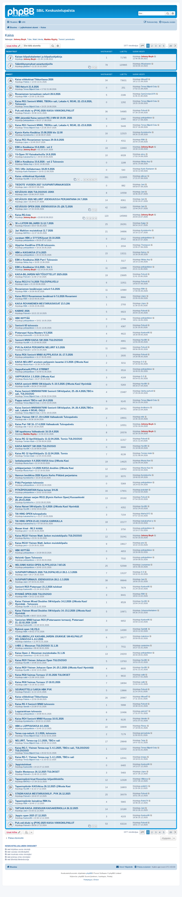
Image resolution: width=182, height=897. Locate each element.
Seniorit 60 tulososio (26, 325)
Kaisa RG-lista (23, 215)
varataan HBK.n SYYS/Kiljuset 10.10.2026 (37, 238)
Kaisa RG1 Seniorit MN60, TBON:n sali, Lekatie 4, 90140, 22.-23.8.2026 (53, 125)
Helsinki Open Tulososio (28, 557)
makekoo (27, 641)
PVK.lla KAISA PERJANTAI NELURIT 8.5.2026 (40, 347)
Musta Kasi (28, 364)
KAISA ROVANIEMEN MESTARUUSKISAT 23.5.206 (42, 303)
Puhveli (26, 113)
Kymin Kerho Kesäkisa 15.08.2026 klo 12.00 (39, 132)
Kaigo (143, 223)
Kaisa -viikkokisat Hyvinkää (30, 176)
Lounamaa (145, 565)
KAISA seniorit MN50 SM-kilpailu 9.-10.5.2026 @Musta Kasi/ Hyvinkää (53, 384)
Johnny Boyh (20, 39)
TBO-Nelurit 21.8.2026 (27, 86)
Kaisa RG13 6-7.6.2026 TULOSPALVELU (36, 281)
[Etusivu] (21, 11)
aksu (143, 154)
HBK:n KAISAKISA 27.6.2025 (30, 252)
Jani (25, 187)
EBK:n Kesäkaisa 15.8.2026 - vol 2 (33, 147)
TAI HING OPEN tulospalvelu (31, 513)
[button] (142, 46)
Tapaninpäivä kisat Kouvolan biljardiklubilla (39, 779)
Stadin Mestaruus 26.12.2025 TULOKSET (37, 771)
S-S (142, 362)
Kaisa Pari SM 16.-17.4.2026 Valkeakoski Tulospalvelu (44, 424)
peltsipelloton (28, 120)
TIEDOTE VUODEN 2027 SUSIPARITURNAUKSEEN (42, 184)
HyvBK (26, 179)
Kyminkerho (28, 135)
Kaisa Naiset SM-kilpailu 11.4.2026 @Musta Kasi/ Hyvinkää (47, 506)
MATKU (26, 233)
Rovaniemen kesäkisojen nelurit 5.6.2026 (37, 289)
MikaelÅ (144, 79)
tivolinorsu (145, 407)
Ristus (143, 726)
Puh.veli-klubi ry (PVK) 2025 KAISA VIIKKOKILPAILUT (44, 823)
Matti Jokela (38, 39)
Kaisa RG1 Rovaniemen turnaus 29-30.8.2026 (39, 139)
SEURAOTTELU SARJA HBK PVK (33, 689)
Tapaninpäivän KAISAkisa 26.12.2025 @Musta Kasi (43, 786)
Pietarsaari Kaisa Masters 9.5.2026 (33, 332)
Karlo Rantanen (30, 171)
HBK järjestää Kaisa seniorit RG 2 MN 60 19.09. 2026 (43, 118)
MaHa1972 (145, 513)
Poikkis (26, 82)
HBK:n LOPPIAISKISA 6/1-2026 (32, 726)
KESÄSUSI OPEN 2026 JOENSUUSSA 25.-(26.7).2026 (44, 206)
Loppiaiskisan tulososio (28, 711)
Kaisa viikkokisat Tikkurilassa (31, 696)
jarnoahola (145, 733)
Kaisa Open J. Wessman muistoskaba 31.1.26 (40, 653)
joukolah (144, 490)
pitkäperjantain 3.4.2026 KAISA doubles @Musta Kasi (44, 468)
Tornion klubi (28, 441)
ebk (24, 419)
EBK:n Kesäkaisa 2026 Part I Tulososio (36, 259)
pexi (25, 531)
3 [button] (155, 45)
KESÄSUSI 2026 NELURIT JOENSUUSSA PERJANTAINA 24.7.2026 (51, 199)
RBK (25, 96)
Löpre (25, 142)
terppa (143, 757)
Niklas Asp (27, 164)
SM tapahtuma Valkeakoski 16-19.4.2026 (37, 431)
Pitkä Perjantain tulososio (29, 482)
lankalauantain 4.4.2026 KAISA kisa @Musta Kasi (42, 460)
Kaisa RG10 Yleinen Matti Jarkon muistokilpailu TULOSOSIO (48, 535)
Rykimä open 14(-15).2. (27, 629)
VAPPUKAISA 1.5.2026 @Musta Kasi (35, 376)
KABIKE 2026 (22, 311)
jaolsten (26, 66)
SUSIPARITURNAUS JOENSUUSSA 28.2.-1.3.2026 (42, 579)
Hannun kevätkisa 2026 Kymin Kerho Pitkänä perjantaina (46, 475)
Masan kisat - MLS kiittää (28, 528)
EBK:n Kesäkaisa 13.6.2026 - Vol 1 (33, 267)
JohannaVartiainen (149, 610)
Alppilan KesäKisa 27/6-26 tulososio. (35, 245)
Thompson (145, 245)
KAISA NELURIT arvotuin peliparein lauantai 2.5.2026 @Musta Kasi (52, 362)
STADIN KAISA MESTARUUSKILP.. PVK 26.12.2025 (42, 793)
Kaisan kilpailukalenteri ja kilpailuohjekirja (38, 56)
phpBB (89, 873)
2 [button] (151, 45)
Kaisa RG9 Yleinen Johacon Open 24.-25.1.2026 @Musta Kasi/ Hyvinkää (54, 667)
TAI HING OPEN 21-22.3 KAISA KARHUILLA (38, 521)
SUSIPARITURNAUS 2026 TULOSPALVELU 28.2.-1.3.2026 (46, 572)
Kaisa (9, 35)
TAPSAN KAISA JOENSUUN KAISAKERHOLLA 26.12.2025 (46, 808)
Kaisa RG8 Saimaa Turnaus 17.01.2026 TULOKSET (42, 675)
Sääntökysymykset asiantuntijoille (34, 64)
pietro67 (144, 711)
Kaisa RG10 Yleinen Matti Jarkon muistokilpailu (41, 543)
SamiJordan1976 (148, 94)
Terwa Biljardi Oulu (31, 89)
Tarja (143, 740)
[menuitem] (21, 22)
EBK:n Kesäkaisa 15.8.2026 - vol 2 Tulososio (39, 161)
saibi (25, 677)
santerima (27, 648)
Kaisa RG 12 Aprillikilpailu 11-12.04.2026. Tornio (41, 453)
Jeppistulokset (23, 764)
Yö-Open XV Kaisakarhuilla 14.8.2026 (35, 154)
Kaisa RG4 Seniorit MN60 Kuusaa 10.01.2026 (39, 718)
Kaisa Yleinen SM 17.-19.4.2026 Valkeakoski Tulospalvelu (46, 417)
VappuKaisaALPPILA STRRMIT (32, 369)
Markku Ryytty (50, 39)
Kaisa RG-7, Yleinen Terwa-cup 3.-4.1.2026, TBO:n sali (44, 757)
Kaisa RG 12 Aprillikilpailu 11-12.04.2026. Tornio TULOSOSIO (48, 439)
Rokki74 (144, 801)
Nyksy (144, 252)
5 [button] (163, 45)
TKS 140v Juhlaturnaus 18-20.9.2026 (35, 169)
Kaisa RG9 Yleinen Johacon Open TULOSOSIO (41, 660)
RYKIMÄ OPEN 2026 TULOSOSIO (33, 594)
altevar (144, 176)
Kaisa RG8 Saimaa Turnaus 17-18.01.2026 (37, 682)
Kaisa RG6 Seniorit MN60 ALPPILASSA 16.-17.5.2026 (44, 354)
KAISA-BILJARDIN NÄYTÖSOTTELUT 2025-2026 (41, 274)
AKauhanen (146, 64)
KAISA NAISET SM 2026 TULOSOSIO (35, 446)
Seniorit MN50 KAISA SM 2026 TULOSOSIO (39, 340)
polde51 (144, 786)
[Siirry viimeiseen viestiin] (155, 56)
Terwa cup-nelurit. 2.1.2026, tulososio (35, 733)
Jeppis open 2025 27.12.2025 (30, 815)
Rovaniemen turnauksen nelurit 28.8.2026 (37, 94)
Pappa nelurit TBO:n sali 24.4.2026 (34, 400)
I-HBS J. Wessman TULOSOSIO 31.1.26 (36, 645)
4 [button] (159, 45)
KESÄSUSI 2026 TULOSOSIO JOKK (34, 192)
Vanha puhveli (147, 391)
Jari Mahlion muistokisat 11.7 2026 (34, 230)
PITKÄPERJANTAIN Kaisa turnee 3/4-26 (36, 490)
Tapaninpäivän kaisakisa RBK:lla (33, 801)
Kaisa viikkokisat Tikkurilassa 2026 (34, 79)
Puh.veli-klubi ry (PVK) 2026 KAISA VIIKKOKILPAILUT (44, 110)
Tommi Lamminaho (66, 39)
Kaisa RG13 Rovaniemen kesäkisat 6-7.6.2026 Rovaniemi (46, 296)
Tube (29, 39)
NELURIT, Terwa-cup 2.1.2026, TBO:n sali (37, 740)
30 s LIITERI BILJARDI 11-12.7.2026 (34, 223)
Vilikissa (144, 779)
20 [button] (170, 45)
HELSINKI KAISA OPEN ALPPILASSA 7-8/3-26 (40, 565)
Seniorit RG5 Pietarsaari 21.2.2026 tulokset (38, 586)
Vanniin (26, 706)
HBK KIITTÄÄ (22, 318)
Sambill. (144, 629)
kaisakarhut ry (29, 157)
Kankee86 (27, 335)
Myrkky (26, 538)
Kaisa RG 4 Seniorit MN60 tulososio (34, 704)
